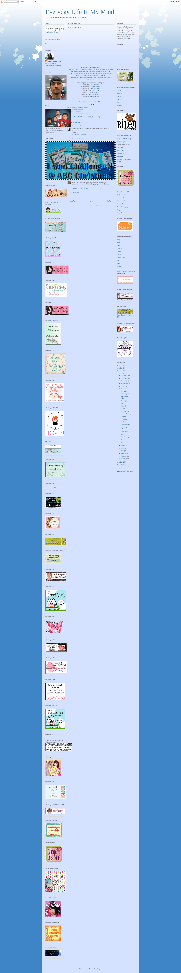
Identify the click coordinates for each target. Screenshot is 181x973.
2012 (121, 370)
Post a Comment (75, 192)
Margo (119, 96)
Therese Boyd (121, 159)
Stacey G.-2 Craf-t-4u (78, 139)
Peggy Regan (121, 210)
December (124, 375)
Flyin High (124, 401)
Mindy (119, 263)
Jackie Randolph (122, 195)
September (124, 383)
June (122, 445)
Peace (122, 403)
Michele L (120, 156)
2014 (121, 365)
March (123, 453)
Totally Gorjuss (95, 86)
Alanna (119, 90)
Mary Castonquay (122, 207)
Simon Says (96, 94)
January (123, 459)
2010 (121, 462)
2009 (121, 464)
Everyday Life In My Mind (79, 11)
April (118, 242)
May (122, 448)
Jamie (119, 251)
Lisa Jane (75, 126)
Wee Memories (95, 88)
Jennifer (119, 93)
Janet (119, 254)
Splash (123, 409)
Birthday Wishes (126, 424)
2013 (121, 368)
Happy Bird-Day (125, 406)
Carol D (119, 248)
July (122, 389)
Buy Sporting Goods (51, 32)
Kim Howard (121, 201)
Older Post (108, 201)
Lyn (118, 260)
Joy (122, 434)
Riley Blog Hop (125, 394)
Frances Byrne (121, 142)
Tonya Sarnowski (122, 213)
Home (91, 201)
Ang (118, 240)
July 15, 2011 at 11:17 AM (80, 188)
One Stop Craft (94, 96)
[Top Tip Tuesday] (55, 487)
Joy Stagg (120, 148)
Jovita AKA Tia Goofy (54, 61)
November (124, 378)
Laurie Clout (120, 153)
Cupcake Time (125, 411)
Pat (118, 102)
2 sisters (96, 84)
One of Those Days (125, 397)
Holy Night (124, 391)
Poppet (119, 266)
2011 (121, 373)
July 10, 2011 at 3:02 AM (79, 135)
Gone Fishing (125, 437)
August (123, 386)
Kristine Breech (122, 204)
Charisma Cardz (94, 92)
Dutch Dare (95, 90)
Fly (121, 439)
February (124, 456)
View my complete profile (53, 66)
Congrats (123, 416)
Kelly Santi (120, 150)
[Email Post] (98, 117)
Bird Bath (123, 422)
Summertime (124, 431)
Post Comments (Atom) (95, 206)
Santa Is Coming (126, 414)
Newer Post (72, 201)
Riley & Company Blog (124, 139)
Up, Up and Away (124, 428)
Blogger (99, 969)
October (123, 381)
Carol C (119, 245)
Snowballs (124, 419)
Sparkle (119, 105)
